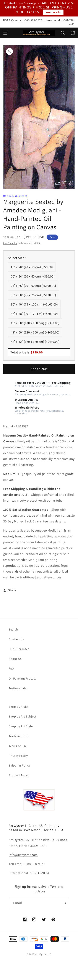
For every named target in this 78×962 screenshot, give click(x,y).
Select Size (17, 258)
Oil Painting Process (22, 678)
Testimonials (17, 688)
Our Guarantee (19, 649)
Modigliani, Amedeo (15, 196)
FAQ (11, 668)
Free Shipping (10, 243)
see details (53, 12)
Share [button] (12, 590)
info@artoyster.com (23, 855)
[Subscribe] (64, 903)
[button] (5, 33)
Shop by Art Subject (22, 716)
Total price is (26, 352)
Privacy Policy (18, 756)
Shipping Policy (19, 765)
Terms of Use (18, 746)
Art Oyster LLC (43, 954)
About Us (15, 659)
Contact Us (16, 639)
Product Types (19, 775)
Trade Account (19, 736)
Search (13, 629)
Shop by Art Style (21, 726)
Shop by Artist (18, 707)
